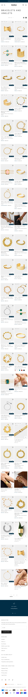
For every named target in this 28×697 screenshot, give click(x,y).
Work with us (4, 648)
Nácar (17, 370)
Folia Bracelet (19, 538)
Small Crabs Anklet (6, 509)
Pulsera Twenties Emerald (6, 392)
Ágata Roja (21, 370)
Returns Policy (4, 670)
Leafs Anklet (4, 558)
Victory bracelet (19, 181)
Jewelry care (4, 657)
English (19, 684)
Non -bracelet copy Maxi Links (20, 227)
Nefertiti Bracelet (6, 38)
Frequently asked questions (7, 661)
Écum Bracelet (19, 387)
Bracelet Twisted (6, 345)
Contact (3, 639)
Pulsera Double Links (7, 297)
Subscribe (6, 632)
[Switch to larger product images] (23, 17)
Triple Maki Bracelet (20, 586)
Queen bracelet (19, 276)
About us (3, 641)
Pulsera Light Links (6, 366)
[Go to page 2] (16, 595)
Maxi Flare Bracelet (6, 488)
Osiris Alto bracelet (20, 345)
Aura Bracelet (5, 415)
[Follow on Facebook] (2, 680)
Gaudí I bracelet (19, 297)
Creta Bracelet (19, 366)
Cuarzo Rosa (15, 370)
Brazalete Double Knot (6, 277)
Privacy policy (4, 673)
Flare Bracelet (19, 439)
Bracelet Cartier (19, 158)
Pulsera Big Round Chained (19, 489)
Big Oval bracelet (6, 226)
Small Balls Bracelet (7, 201)
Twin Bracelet (5, 62)
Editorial (3, 650)
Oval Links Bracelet (6, 136)
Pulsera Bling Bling (6, 535)
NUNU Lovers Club (5, 646)
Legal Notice (4, 675)
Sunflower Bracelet (6, 436)
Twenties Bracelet (6, 181)
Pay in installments (5, 659)
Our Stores (3, 644)
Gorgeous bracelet (20, 415)
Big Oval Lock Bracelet (18, 464)
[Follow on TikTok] (12, 680)
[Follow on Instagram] (5, 680)
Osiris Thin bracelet (20, 204)
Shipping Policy (4, 668)
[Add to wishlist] (13, 22)
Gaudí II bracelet (19, 108)
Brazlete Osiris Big (20, 62)
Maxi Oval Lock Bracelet (19, 514)
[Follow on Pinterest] (9, 680)
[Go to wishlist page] (23, 5)
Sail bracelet (5, 158)
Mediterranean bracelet (5, 252)
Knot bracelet (18, 38)
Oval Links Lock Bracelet (5, 464)
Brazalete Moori (19, 251)
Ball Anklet (4, 583)
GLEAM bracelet (5, 318)
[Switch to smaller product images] (26, 17)
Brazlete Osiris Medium (5, 112)
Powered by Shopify (20, 687)
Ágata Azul (19, 370)
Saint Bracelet (19, 133)
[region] (14, 607)
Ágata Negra (24, 370)
